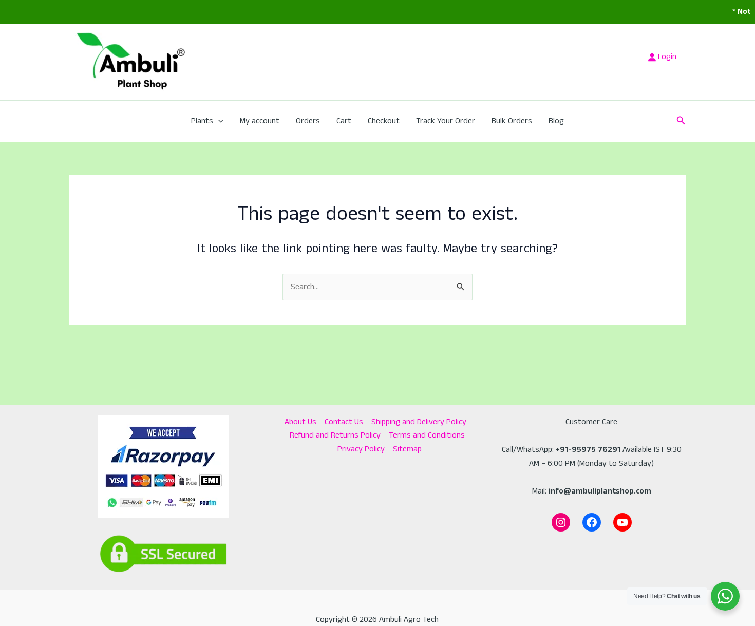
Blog (556, 121)
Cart (343, 121)
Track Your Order (445, 121)
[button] (218, 121)
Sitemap (407, 449)
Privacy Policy (361, 449)
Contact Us (344, 422)
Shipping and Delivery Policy (418, 422)
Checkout (384, 121)
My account (259, 121)
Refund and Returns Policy (335, 435)
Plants (202, 121)
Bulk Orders (512, 121)
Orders (308, 121)
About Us (300, 422)
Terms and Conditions (427, 435)
